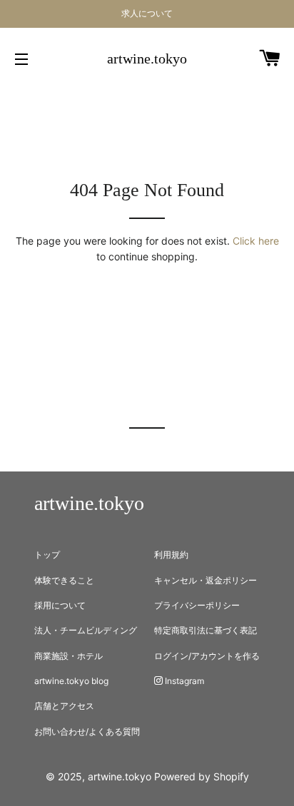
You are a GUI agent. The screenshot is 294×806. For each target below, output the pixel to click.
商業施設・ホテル (68, 656)
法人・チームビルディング (85, 630)
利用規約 (171, 554)
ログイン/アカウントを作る (207, 656)
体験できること (64, 580)
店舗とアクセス (64, 705)
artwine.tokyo (147, 58)
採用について (60, 605)
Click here (256, 241)
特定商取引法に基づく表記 (205, 630)
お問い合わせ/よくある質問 (87, 731)
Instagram (183, 680)
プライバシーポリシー (197, 605)
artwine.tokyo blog (71, 680)
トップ (47, 554)
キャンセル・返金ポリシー (205, 580)
